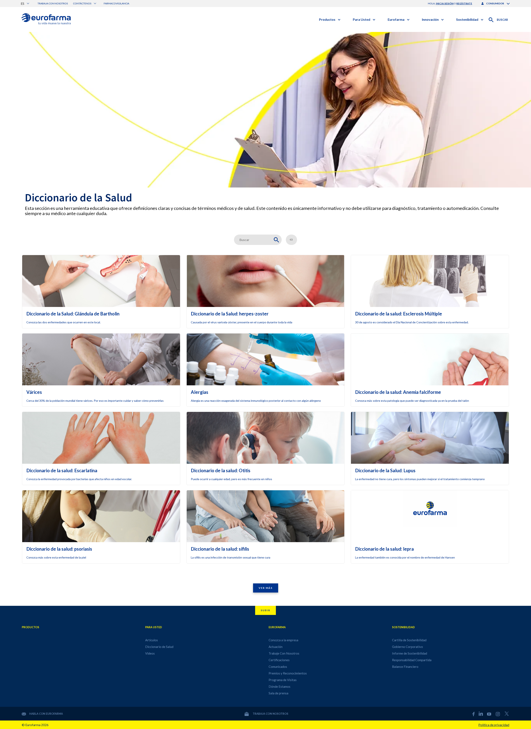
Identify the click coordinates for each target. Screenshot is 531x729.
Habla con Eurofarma (46, 713)
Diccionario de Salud (159, 647)
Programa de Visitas (283, 680)
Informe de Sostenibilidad (409, 653)
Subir (265, 610)
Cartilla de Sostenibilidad (409, 640)
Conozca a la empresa (283, 640)
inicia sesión (444, 3)
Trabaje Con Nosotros (284, 653)
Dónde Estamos (279, 686)
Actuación (276, 647)
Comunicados (278, 666)
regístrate (464, 3)
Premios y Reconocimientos (288, 673)
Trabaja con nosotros (53, 3)
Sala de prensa (278, 693)
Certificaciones (279, 660)
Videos (150, 653)
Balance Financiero (405, 666)
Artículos (151, 640)
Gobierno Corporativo (407, 647)
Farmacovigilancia (116, 3)
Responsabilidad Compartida (411, 660)
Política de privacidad (493, 725)
